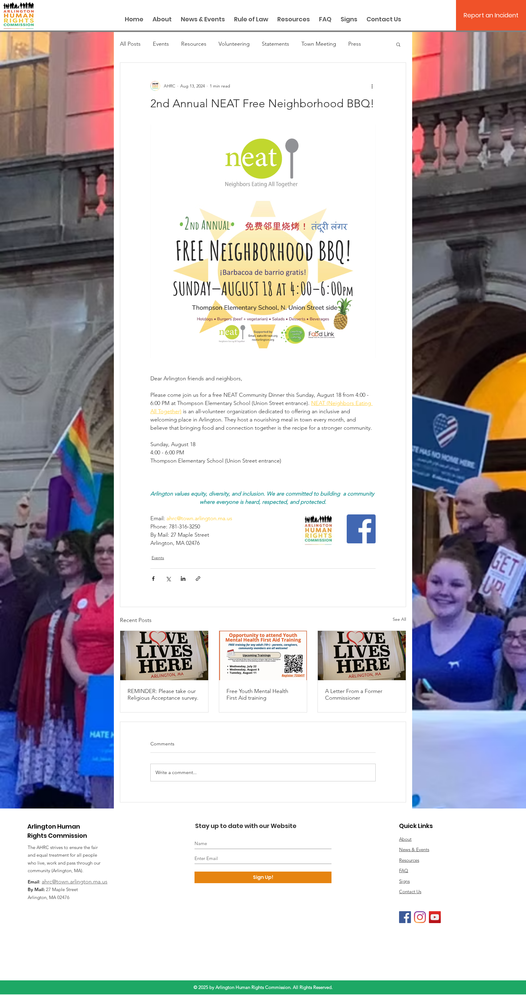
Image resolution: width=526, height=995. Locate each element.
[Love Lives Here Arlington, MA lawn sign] (164, 655)
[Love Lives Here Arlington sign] (362, 655)
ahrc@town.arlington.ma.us (74, 881)
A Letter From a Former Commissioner (353, 694)
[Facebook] (405, 917)
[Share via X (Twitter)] (168, 578)
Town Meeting (318, 44)
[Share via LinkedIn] (183, 578)
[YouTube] (435, 917)
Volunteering (234, 44)
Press (354, 44)
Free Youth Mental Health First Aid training (257, 694)
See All (399, 619)
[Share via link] (198, 578)
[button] (398, 44)
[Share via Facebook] (153, 578)
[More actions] (372, 86)
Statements (275, 44)
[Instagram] (420, 917)
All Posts (130, 44)
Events (161, 44)
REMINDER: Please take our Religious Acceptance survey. (163, 694)
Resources (193, 44)
